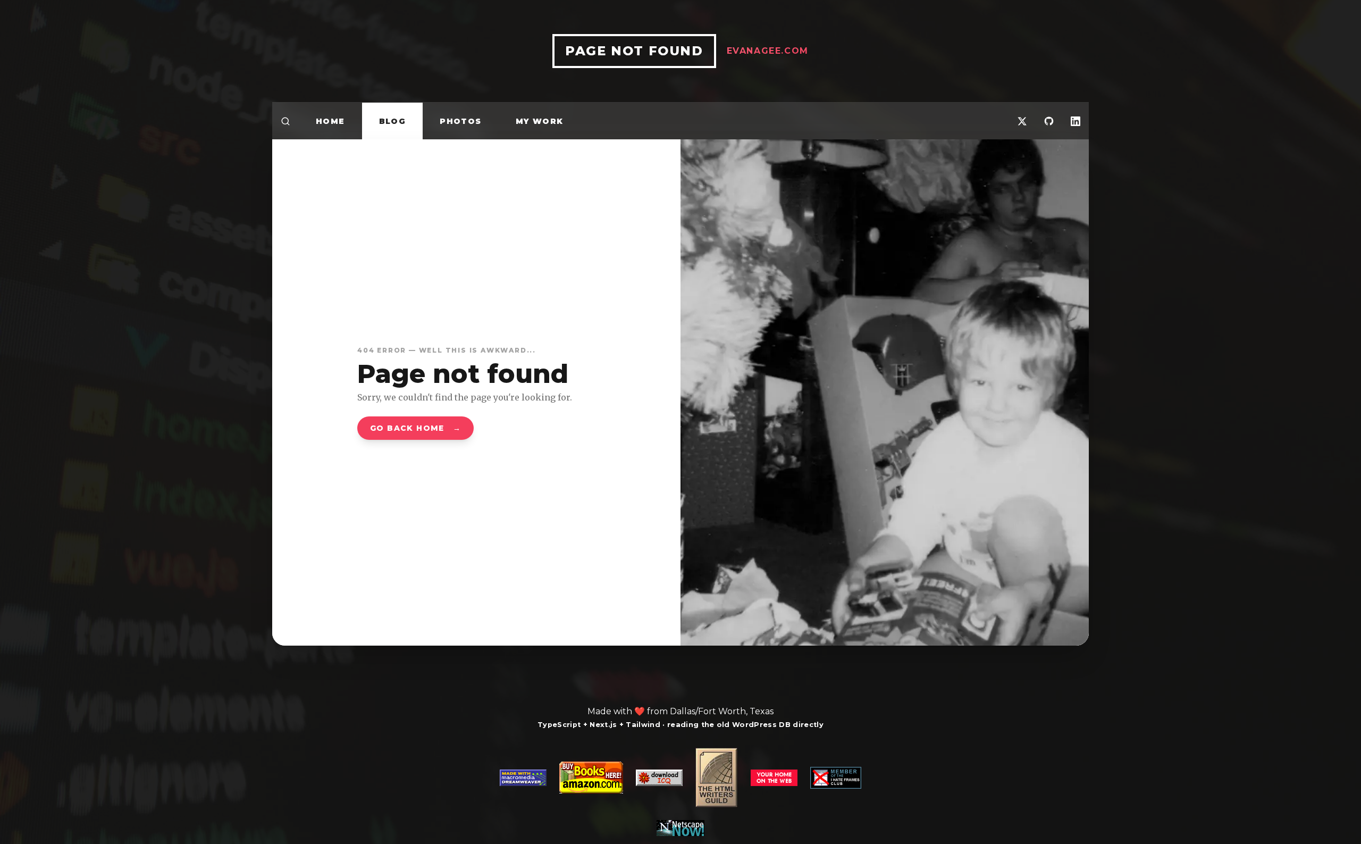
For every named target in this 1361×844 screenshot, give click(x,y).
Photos (460, 121)
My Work (540, 121)
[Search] (285, 121)
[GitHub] (1049, 121)
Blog (392, 121)
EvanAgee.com (768, 51)
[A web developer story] (680, 792)
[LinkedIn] (1075, 121)
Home (330, 121)
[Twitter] (1022, 121)
